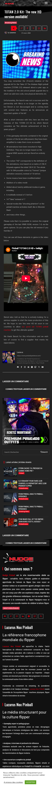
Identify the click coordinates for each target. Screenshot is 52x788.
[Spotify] (32, 366)
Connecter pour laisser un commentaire (26, 389)
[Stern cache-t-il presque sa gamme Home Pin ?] (10, 471)
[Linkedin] (44, 28)
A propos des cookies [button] (13, 782)
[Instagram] (25, 366)
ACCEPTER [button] (30, 782)
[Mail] (28, 366)
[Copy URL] (21, 28)
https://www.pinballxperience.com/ (29, 356)
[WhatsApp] (38, 28)
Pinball (21, 473)
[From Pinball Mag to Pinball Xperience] (10, 497)
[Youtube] (42, 366)
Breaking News (10, 23)
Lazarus (13, 33)
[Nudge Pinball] (8, 3)
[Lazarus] (6, 32)
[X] (33, 28)
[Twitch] (35, 366)
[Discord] (18, 366)
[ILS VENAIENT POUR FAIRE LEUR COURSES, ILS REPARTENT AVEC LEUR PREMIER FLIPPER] (10, 484)
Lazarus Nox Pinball (37, 689)
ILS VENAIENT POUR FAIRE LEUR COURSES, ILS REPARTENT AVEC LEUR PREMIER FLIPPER (32, 483)
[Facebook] (27, 28)
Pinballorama (23, 488)
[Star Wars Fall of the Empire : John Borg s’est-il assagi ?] (10, 522)
